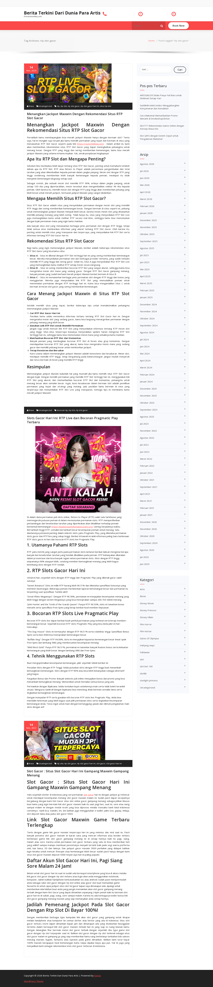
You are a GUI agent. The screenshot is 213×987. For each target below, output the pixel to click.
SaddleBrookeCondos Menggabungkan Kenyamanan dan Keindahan (159, 107)
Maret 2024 (146, 367)
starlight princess (149, 680)
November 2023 (148, 395)
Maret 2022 (146, 458)
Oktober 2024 (147, 318)
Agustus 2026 (147, 163)
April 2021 (145, 493)
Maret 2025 (146, 283)
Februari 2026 (147, 206)
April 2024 (145, 360)
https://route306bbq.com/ (90, 143)
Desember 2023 (148, 388)
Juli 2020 (144, 557)
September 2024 (149, 325)
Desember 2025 (148, 220)
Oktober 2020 (147, 536)
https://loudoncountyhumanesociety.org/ (72, 526)
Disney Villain (146, 617)
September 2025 (149, 241)
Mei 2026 (145, 185)
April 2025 (145, 276)
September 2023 (149, 409)
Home (151, 40)
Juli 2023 (144, 423)
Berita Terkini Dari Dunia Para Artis (62, 13)
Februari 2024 (147, 374)
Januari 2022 (146, 472)
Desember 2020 (148, 522)
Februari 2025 (147, 290)
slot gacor (101, 763)
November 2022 (148, 430)
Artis (142, 589)
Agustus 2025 (147, 248)
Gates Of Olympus (149, 638)
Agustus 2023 (147, 416)
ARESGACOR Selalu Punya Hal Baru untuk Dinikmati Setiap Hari (161, 97)
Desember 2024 (148, 304)
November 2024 (148, 311)
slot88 (143, 673)
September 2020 (149, 543)
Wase (31, 106)
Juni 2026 (144, 178)
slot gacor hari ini (114, 763)
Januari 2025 (146, 297)
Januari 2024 (146, 381)
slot (142, 659)
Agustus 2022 (147, 437)
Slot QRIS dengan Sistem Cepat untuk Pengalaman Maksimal (159, 137)
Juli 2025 (144, 255)
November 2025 (148, 227)
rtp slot (64, 106)
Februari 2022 (147, 465)
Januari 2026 (146, 213)
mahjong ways (147, 645)
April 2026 (145, 192)
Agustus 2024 (147, 332)
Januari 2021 (146, 514)
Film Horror (146, 624)
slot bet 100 (146, 666)
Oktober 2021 (147, 479)
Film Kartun (145, 631)
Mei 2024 (145, 353)
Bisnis (143, 596)
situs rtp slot (105, 106)
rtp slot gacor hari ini (90, 106)
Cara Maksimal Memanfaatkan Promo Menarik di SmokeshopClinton (159, 117)
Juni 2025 (144, 262)
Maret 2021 (146, 500)
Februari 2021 (147, 507)
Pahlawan (145, 652)
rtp (58, 106)
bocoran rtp (62, 410)
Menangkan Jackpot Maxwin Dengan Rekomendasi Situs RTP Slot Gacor (75, 116)
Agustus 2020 (147, 550)
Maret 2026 (146, 199)
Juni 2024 (144, 346)
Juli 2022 (144, 444)
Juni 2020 (144, 564)
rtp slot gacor (74, 106)
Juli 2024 (144, 339)
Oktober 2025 (147, 234)
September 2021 (149, 486)
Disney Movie (147, 603)
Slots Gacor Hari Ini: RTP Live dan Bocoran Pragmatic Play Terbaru (72, 420)
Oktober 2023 (147, 402)
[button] (161, 25)
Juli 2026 (144, 171)
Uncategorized (45, 106)
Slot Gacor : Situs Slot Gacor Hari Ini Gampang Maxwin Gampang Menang (78, 773)
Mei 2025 (145, 269)
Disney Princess (148, 610)
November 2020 (148, 528)
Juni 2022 (144, 451)
